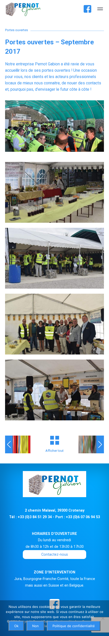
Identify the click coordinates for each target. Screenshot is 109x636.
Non (35, 626)
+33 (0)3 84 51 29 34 (35, 517)
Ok (16, 626)
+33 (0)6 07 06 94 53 (83, 517)
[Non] (102, 618)
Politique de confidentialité (73, 626)
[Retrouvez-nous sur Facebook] (87, 9)
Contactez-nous (54, 554)
